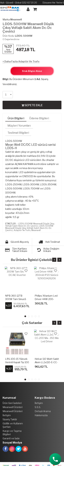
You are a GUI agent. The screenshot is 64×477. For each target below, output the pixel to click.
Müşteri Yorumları (19, 125)
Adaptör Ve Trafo (22, 230)
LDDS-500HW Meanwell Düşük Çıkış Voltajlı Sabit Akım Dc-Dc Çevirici (29, 224)
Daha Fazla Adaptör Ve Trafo (21, 61)
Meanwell (16, 19)
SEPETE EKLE (33, 105)
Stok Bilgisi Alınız (32, 71)
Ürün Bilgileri (16, 118)
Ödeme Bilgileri (39, 118)
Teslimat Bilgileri (18, 132)
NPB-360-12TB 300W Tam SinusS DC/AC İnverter (15, 299)
